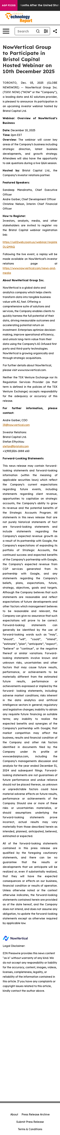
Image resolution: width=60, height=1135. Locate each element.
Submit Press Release (30, 1121)
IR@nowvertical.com (16, 425)
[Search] (38, 31)
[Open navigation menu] (6, 31)
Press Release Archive (36, 1114)
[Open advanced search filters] (46, 31)
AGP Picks (9, 5)
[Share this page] (55, 31)
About (14, 1114)
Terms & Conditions (30, 1129)
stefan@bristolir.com (16, 446)
